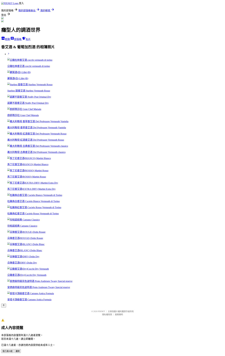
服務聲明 (119, 314)
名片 (28, 39)
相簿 (7, 39)
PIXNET (101, 311)
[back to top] (3, 305)
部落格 (18, 39)
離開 (18, 351)
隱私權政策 (107, 314)
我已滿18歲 (7, 351)
